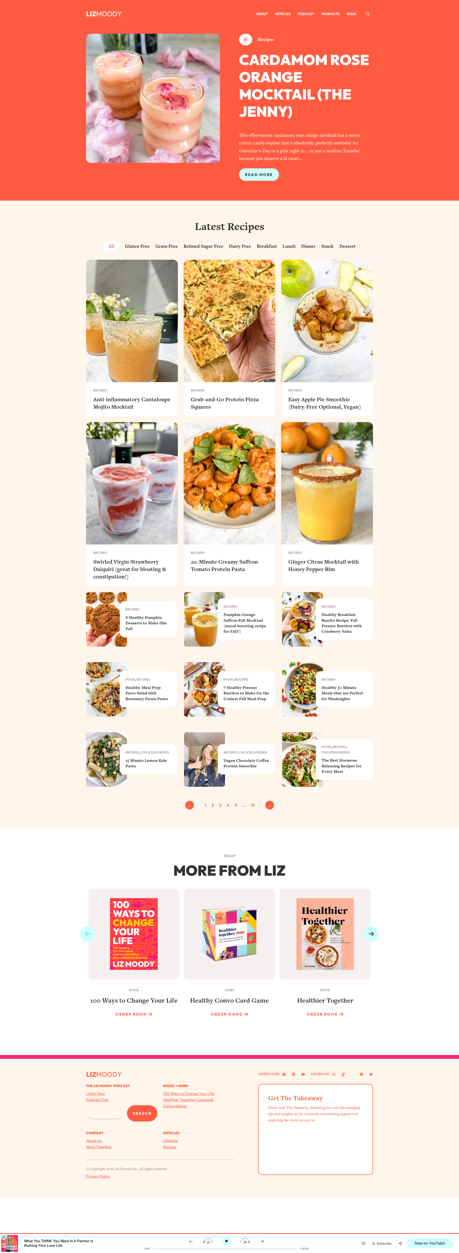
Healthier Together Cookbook (188, 1099)
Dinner (308, 246)
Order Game (226, 1014)
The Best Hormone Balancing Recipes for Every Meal (341, 766)
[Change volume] (262, 1241)
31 (253, 805)
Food (130, 679)
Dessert (347, 246)
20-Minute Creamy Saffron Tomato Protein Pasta (224, 565)
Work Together (99, 1146)
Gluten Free (137, 246)
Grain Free (166, 246)
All (111, 246)
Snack (327, 246)
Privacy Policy (98, 1176)
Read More (259, 174)
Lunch (289, 246)
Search (142, 1113)
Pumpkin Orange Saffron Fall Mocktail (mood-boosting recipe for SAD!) (245, 623)
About (262, 14)
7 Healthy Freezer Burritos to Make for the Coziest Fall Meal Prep (246, 693)
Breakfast (267, 246)
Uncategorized (155, 752)
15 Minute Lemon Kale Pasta (146, 763)
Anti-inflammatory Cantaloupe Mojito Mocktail (131, 403)
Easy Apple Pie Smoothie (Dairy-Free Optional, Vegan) (324, 403)
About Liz (94, 1140)
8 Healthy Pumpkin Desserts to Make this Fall (146, 623)
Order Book (131, 1014)
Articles (283, 14)
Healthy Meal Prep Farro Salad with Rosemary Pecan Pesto (147, 693)
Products (330, 14)
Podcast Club (97, 1099)
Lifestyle (170, 1140)
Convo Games (175, 1106)
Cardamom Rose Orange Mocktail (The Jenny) (304, 85)
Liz (91, 14)
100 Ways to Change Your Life (188, 1093)
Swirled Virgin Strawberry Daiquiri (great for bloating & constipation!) (129, 569)
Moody (109, 14)
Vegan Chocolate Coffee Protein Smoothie (246, 763)
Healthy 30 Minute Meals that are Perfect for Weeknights (342, 693)
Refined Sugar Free (203, 246)
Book (351, 14)
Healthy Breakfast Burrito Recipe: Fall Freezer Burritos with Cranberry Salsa (342, 623)
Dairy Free (240, 246)
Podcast (306, 14)
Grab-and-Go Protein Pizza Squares (225, 403)
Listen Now (95, 1093)
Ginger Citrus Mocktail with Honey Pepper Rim (323, 565)
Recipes (266, 39)
